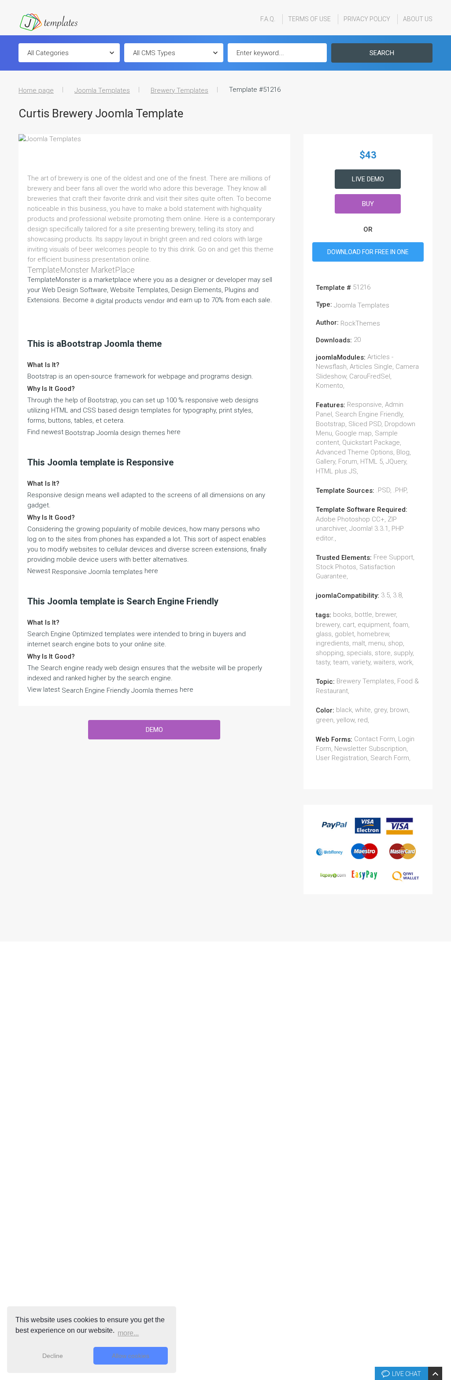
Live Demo (368, 179)
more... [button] (128, 1333)
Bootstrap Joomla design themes (115, 433)
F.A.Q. (267, 18)
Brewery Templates (179, 90)
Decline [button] (52, 1355)
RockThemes (360, 323)
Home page (36, 90)
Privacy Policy (367, 18)
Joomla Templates (102, 90)
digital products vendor (130, 301)
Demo (154, 730)
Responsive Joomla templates (97, 572)
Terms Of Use (309, 18)
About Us (418, 18)
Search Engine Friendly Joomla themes (120, 690)
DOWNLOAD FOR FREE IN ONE (368, 251)
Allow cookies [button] (130, 1355)
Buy (368, 204)
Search (382, 53)
